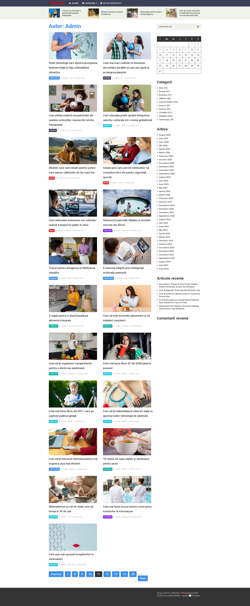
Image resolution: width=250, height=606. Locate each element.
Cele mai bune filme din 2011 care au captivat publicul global (71, 413)
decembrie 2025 (166, 163)
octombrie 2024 (166, 212)
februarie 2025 (166, 198)
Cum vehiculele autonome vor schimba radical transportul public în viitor (72, 223)
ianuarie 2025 (165, 202)
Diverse (107, 78)
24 (160, 66)
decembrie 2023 (166, 247)
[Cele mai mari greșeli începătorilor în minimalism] (73, 537)
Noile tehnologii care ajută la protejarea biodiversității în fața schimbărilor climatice (73, 67)
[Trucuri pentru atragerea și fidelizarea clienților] (73, 250)
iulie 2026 (163, 138)
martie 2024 (164, 237)
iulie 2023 (163, 265)
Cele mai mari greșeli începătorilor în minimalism (71, 557)
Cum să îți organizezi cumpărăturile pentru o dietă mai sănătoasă (70, 366)
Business (53, 278)
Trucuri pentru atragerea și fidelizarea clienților (72, 270)
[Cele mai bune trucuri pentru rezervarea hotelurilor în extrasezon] (127, 489)
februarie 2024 (166, 240)
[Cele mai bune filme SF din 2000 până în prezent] (127, 346)
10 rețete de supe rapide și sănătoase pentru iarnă (126, 461)
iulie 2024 (163, 223)
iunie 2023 (164, 269)
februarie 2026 (166, 156)
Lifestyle (107, 126)
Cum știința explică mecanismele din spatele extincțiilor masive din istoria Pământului (71, 120)
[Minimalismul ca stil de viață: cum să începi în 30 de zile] (73, 489)
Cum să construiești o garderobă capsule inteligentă (71, 13)
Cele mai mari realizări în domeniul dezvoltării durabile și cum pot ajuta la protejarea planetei (126, 67)
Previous (56, 574)
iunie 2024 (164, 226)
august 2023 (165, 262)
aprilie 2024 (164, 233)
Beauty (162, 91)
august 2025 (165, 177)
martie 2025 (164, 195)
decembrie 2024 (166, 205)
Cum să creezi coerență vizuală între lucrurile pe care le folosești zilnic (189, 13)
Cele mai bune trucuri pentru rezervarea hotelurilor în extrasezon (127, 509)
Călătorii (108, 230)
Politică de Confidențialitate (168, 596)
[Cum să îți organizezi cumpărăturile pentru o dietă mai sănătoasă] (73, 346)
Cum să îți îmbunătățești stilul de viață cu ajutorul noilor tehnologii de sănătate (128, 413)
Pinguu (160, 593)
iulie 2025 (163, 181)
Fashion (162, 109)
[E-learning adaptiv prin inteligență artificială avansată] (127, 250)
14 (124, 574)
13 (115, 574)
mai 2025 (163, 188)
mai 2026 (163, 145)
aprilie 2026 (164, 149)
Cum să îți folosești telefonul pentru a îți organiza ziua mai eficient (73, 461)
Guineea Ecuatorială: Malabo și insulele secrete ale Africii (126, 223)
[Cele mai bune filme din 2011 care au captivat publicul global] (73, 394)
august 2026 (165, 135)
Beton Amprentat (112, 3)
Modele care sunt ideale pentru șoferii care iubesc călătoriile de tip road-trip (72, 170)
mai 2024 (163, 230)
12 (107, 574)
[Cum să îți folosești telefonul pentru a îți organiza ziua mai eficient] (73, 441)
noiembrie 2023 (166, 251)
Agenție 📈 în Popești (191, 596)
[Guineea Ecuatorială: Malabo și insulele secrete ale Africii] (127, 203)
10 (90, 574)
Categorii (90, 3)
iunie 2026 (164, 142)
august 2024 (165, 219)
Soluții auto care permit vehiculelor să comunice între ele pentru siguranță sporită (126, 172)
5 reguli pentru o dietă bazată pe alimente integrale (68, 318)
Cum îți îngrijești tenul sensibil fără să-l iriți (179, 290)
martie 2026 (164, 152)
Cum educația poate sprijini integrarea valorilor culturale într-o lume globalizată (127, 118)
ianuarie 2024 (165, 244)
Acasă (74, 3)
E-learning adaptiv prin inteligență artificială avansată (123, 270)
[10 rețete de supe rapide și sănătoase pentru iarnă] (127, 441)
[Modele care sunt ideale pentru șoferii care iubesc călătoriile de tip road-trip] (73, 150)
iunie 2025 (164, 184)
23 (198, 60)
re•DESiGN (174, 593)
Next (143, 578)
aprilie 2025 (164, 191)
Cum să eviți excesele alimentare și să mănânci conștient (126, 318)
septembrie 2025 (167, 174)
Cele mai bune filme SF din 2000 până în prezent (127, 366)
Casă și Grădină (166, 102)
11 (167, 55)
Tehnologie (54, 78)
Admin (65, 78)
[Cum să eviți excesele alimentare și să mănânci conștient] (127, 298)
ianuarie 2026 (165, 159)
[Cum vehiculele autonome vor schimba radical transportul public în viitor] (73, 203)
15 (192, 55)
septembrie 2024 (167, 216)
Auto (52, 178)
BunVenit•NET (192, 593)
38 (133, 574)
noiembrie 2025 (166, 166)
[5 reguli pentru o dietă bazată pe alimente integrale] (73, 298)
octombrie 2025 (166, 170)
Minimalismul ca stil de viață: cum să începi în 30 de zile (71, 509)
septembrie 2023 (167, 258)
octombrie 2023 (166, 255)
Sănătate (53, 326)
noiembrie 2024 (166, 209)
